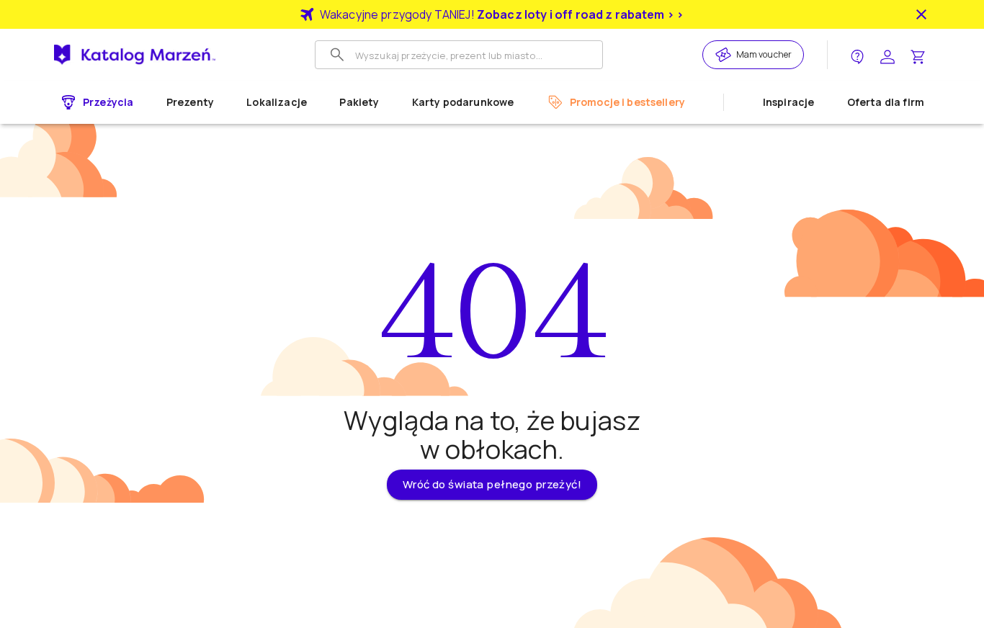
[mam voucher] (725, 54)
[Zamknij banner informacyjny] (921, 14)
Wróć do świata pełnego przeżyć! (492, 484)
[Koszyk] (917, 55)
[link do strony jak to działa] (857, 55)
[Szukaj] (337, 54)
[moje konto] (887, 55)
